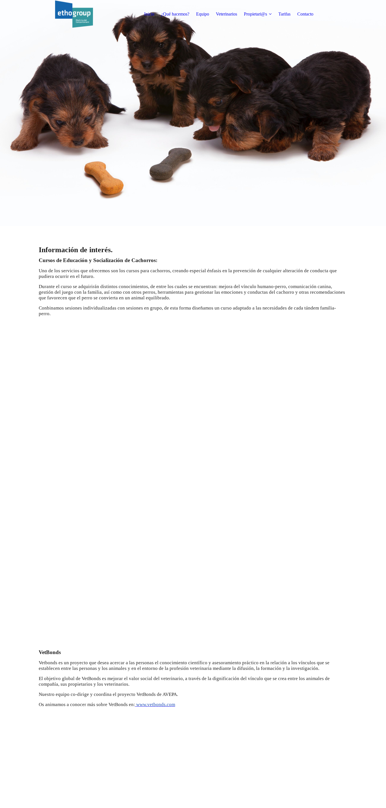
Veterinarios (226, 14)
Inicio (149, 14)
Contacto (305, 14)
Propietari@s (255, 14)
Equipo (202, 14)
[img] (74, 14)
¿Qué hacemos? (175, 14)
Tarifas (284, 14)
